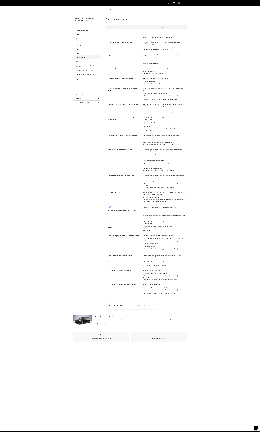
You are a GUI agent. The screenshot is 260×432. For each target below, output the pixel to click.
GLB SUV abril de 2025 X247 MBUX (92, 9)
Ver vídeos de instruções (103, 323)
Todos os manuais (77, 9)
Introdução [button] (78, 98)
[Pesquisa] (169, 3)
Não (148, 305)
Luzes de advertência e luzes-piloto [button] (82, 102)
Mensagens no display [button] (79, 27)
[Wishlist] (174, 3)
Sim (137, 305)
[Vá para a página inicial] (130, 2)
